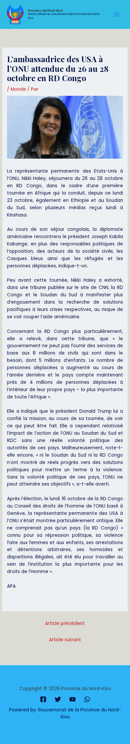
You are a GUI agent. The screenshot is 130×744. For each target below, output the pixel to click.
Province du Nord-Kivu (45, 10)
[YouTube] (72, 699)
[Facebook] (43, 699)
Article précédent (65, 623)
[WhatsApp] (87, 699)
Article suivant (65, 640)
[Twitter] (58, 699)
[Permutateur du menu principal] (117, 14)
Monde (18, 89)
